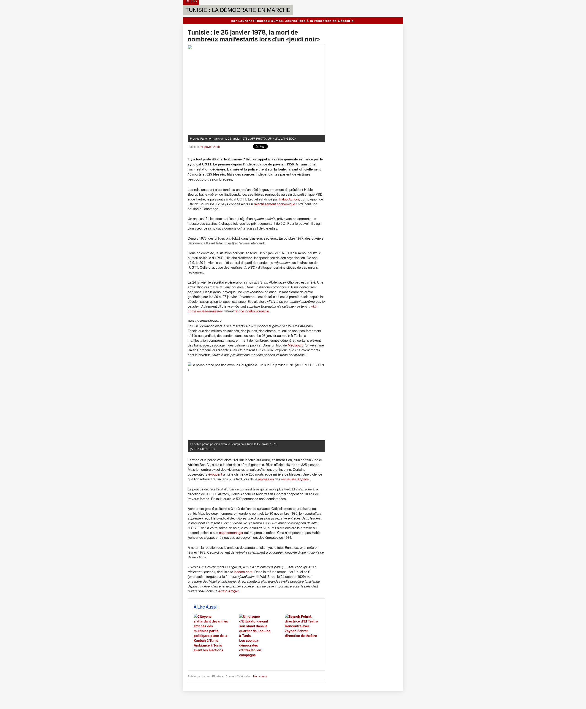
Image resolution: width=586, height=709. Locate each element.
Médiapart (295, 345)
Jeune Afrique (228, 590)
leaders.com (243, 571)
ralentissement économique (274, 203)
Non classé (260, 676)
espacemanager (231, 532)
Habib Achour (289, 199)
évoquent (215, 474)
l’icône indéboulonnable (252, 310)
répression (266, 478)
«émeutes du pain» (295, 478)
